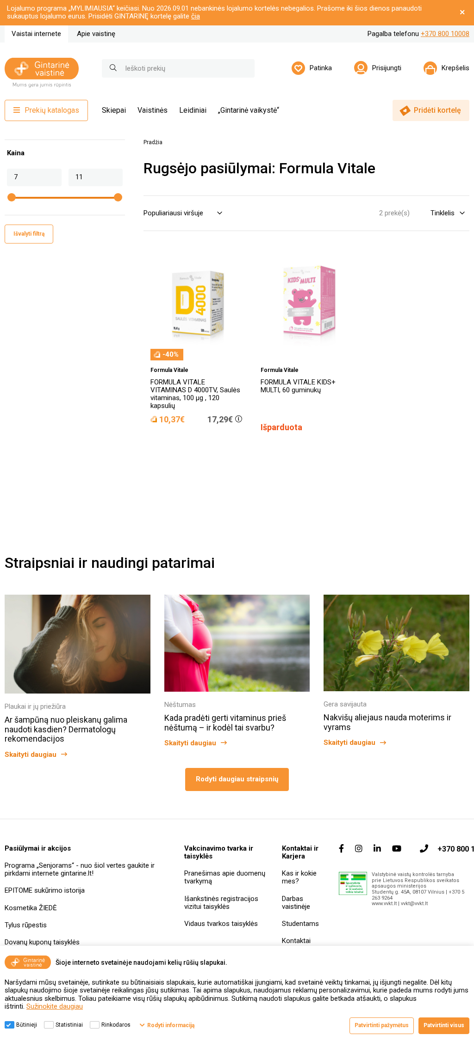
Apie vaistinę (96, 34)
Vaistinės (152, 110)
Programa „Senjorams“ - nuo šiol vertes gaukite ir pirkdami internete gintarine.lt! (80, 869)
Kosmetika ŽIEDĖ (31, 908)
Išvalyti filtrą (28, 234)
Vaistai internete (36, 34)
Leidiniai (192, 110)
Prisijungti (386, 68)
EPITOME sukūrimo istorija (45, 890)
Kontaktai (296, 941)
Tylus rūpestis (26, 925)
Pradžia (152, 143)
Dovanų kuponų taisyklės (42, 942)
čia (195, 16)
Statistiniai (69, 1025)
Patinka (321, 68)
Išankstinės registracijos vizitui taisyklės (221, 903)
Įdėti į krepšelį (201, 445)
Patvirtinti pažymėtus (382, 1025)
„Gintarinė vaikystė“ (248, 110)
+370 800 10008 (445, 34)
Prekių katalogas (52, 110)
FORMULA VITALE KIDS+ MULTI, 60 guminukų (298, 386)
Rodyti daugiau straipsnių (237, 779)
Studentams (300, 923)
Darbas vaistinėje (296, 903)
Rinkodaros (116, 1025)
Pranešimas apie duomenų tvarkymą (224, 877)
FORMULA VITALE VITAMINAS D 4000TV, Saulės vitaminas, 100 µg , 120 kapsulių (195, 394)
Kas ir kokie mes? (299, 877)
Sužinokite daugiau (54, 1006)
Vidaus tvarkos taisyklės (221, 923)
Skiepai (114, 110)
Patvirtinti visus (444, 1025)
